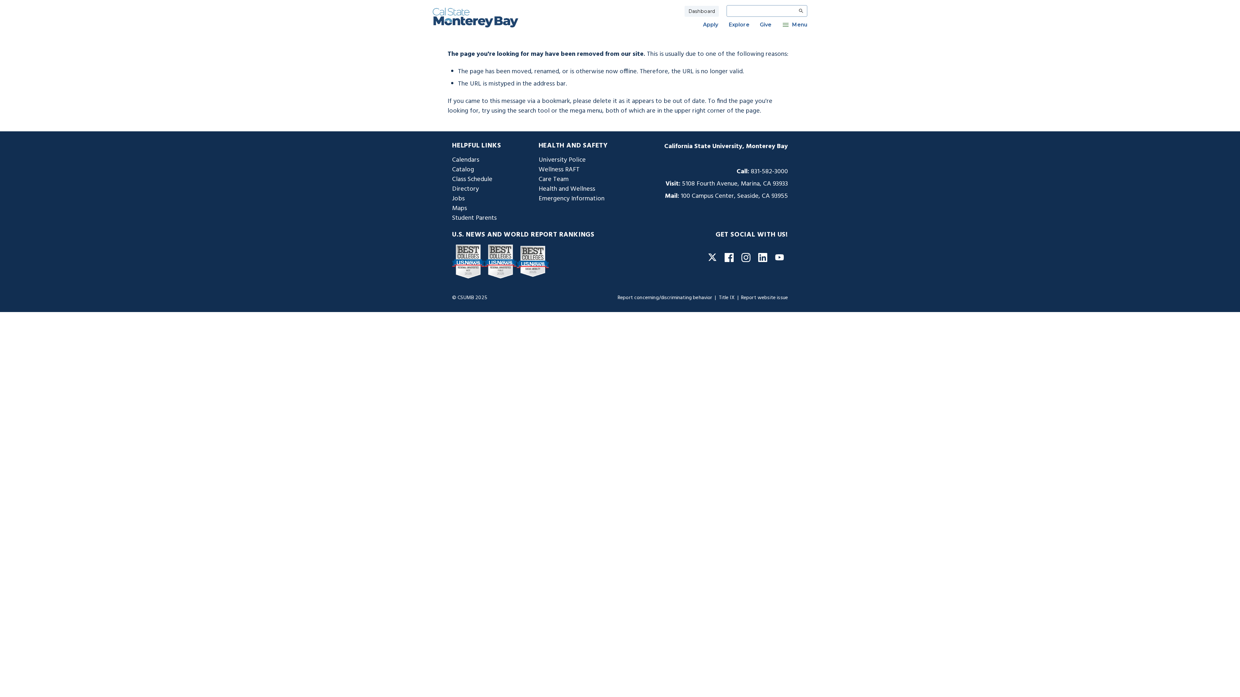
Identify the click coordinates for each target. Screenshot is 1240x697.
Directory (465, 189)
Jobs (458, 199)
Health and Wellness (567, 189)
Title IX (727, 298)
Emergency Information (571, 199)
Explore (739, 25)
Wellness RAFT (559, 170)
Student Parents (474, 218)
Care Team (554, 179)
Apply (710, 25)
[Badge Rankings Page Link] (468, 261)
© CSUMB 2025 (469, 298)
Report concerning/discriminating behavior (665, 298)
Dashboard (701, 11)
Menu (799, 25)
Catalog (463, 170)
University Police (562, 160)
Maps (459, 208)
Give (766, 25)
